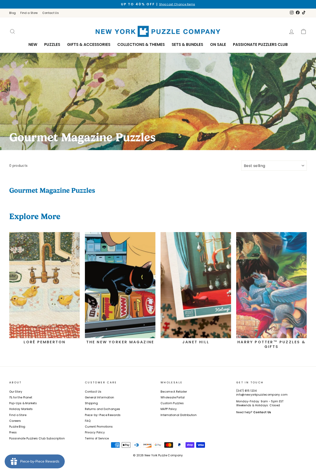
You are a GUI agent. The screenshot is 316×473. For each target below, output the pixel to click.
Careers (15, 421)
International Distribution (179, 415)
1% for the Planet (20, 397)
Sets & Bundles (187, 44)
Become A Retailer (174, 392)
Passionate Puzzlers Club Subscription (37, 438)
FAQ (88, 421)
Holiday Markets (21, 409)
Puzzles (52, 44)
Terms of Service (97, 438)
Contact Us (50, 13)
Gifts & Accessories (88, 44)
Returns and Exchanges (102, 409)
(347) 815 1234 (246, 391)
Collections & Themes (141, 44)
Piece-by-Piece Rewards (103, 415)
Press (13, 432)
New (32, 44)
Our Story (15, 392)
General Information (99, 397)
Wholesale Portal (173, 397)
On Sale (218, 44)
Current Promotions (99, 427)
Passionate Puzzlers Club (260, 44)
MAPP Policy (169, 409)
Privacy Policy (95, 432)
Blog (12, 13)
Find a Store (28, 13)
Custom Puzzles (172, 403)
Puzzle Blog (17, 427)
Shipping (91, 403)
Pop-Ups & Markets (23, 403)
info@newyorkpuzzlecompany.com (262, 395)
